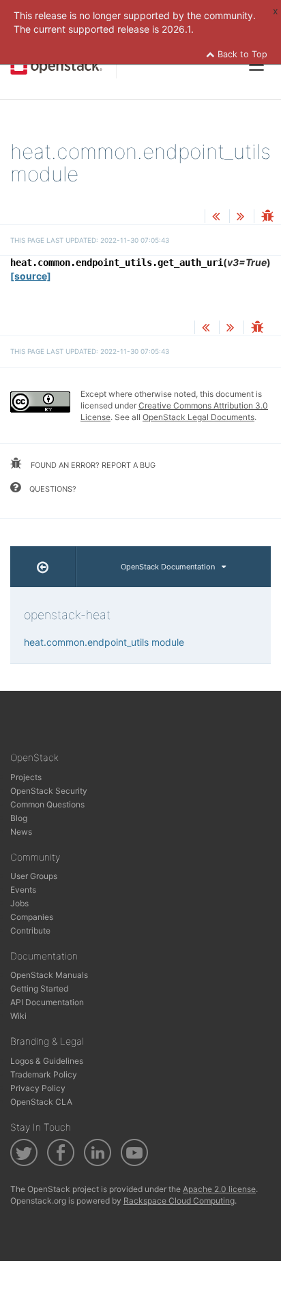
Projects (26, 777)
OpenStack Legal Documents (198, 417)
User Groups (33, 876)
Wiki (18, 1016)
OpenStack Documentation (168, 566)
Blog (18, 818)
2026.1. (178, 29)
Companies (31, 917)
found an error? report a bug (92, 465)
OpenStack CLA (41, 1102)
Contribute (30, 930)
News (21, 832)
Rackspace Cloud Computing (179, 1200)
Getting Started (39, 988)
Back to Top (241, 54)
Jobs (19, 903)
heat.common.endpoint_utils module (104, 642)
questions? (51, 489)
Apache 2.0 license (219, 1189)
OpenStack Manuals (49, 975)
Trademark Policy (43, 1074)
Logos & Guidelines (46, 1061)
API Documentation (47, 1002)
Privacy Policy (37, 1088)
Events (23, 889)
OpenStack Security (48, 791)
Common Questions (47, 804)
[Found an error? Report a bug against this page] (267, 217)
